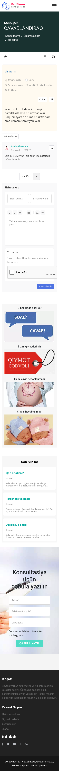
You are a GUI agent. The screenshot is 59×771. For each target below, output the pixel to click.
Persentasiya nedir (18, 498)
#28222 (27, 150)
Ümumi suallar (32, 35)
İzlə (43, 99)
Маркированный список (37, 212)
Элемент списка (42, 212)
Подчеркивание (20, 212)
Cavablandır (46, 286)
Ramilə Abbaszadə (19, 146)
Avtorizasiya (9, 724)
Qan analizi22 (15, 473)
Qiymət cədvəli (10, 719)
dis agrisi (11, 71)
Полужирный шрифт (9, 212)
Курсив (15, 212)
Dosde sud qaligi (16, 524)
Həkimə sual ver (11, 714)
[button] (45, 56)
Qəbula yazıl (29, 643)
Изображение (28, 212)
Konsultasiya (12, 35)
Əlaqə (5, 729)
